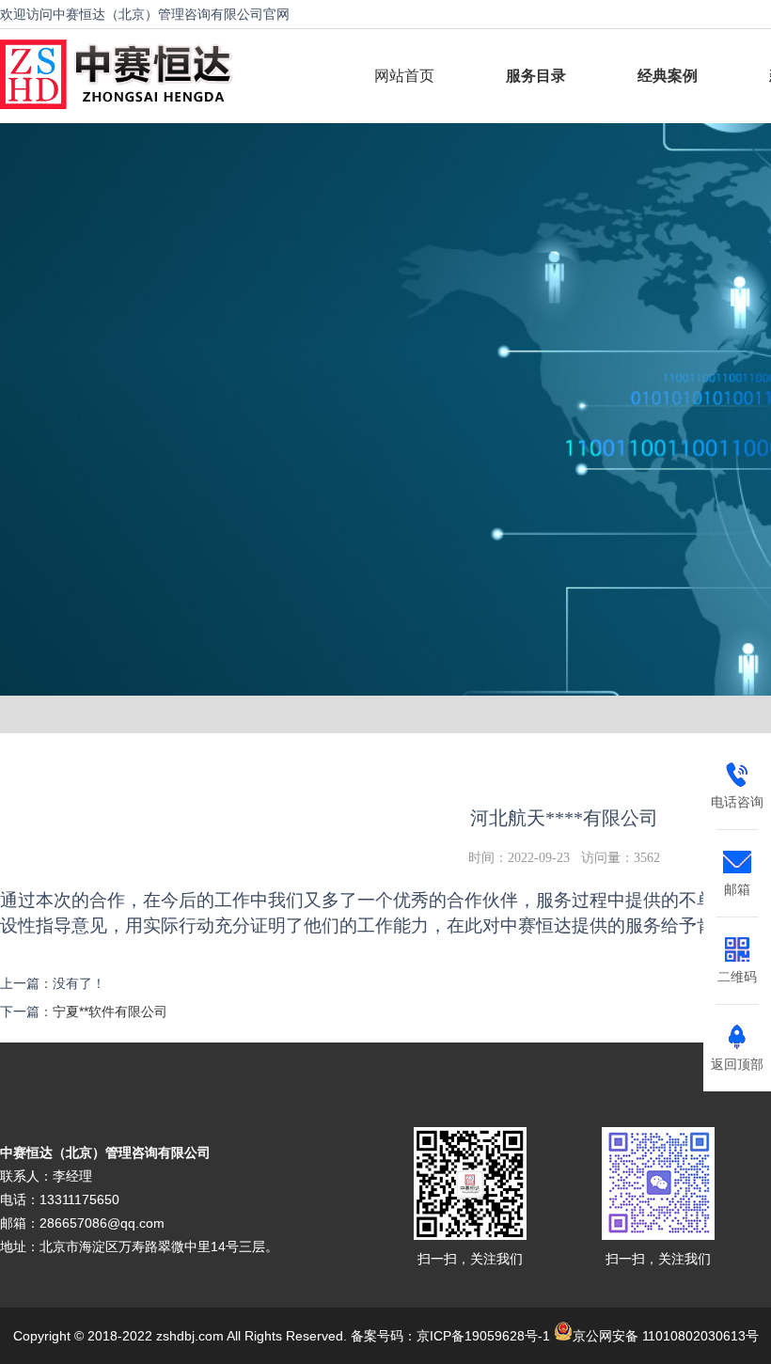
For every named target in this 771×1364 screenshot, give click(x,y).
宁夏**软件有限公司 (110, 1011)
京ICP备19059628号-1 (483, 1335)
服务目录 (536, 76)
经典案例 (667, 76)
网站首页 (404, 76)
